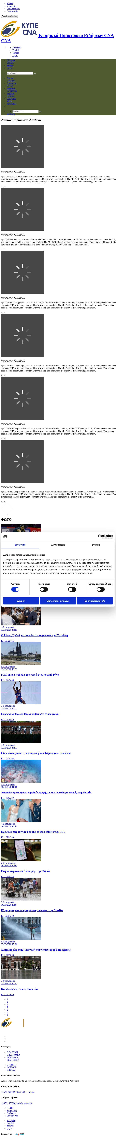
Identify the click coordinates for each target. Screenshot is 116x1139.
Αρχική (10, 78)
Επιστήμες (11, 103)
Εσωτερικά (12, 91)
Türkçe (15, 53)
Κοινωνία (11, 88)
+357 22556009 (8, 1092)
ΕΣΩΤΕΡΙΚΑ (13, 1060)
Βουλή (10, 86)
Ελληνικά (16, 47)
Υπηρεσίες (12, 6)
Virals (9, 101)
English (15, 50)
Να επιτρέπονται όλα (94, 601)
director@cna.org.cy (25, 1092)
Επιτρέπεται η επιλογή (58, 601)
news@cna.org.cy (24, 1103)
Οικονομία (11, 83)
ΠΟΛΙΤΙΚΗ (12, 1052)
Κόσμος (10, 96)
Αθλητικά (11, 98)
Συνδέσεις (11, 1113)
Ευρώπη (10, 93)
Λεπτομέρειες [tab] (58, 545)
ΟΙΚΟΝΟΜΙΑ (13, 1055)
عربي (15, 55)
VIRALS (11, 1070)
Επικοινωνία (12, 11)
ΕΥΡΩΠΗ (11, 1065)
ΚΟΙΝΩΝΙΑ (12, 1057)
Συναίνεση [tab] (20, 545)
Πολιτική (11, 80)
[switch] (44, 589)
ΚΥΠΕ (10, 3)
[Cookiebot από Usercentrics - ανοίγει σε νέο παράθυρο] (100, 537)
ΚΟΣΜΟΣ (11, 1067)
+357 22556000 (8, 1103)
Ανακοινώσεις (13, 8)
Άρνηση (21, 601)
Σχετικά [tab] (96, 545)
